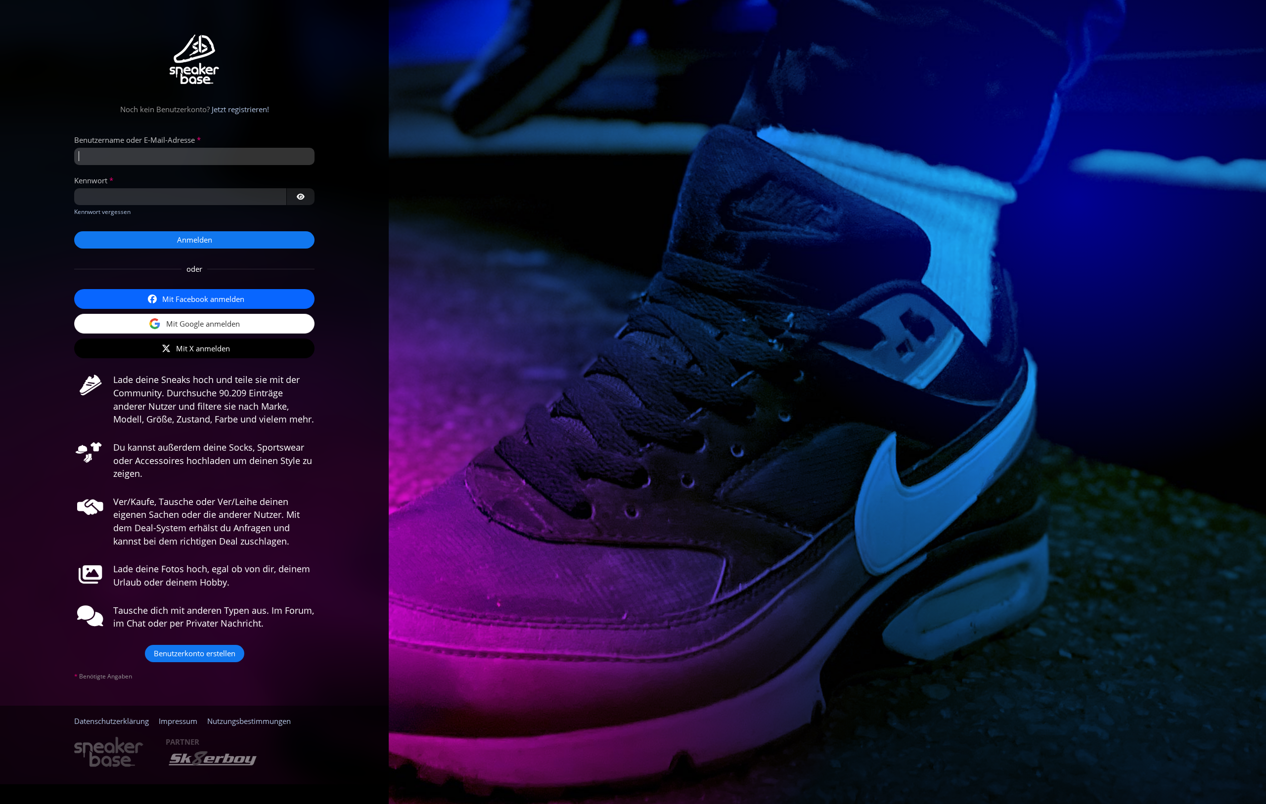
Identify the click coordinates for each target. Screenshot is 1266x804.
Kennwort (90, 180)
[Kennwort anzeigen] (301, 196)
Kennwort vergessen (102, 212)
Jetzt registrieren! (240, 109)
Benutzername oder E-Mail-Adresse (134, 140)
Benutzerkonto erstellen (194, 653)
